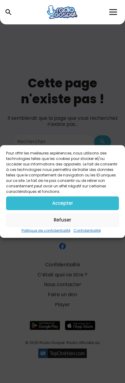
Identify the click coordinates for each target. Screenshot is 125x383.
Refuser (62, 220)
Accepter (62, 203)
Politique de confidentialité (46, 230)
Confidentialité (87, 230)
